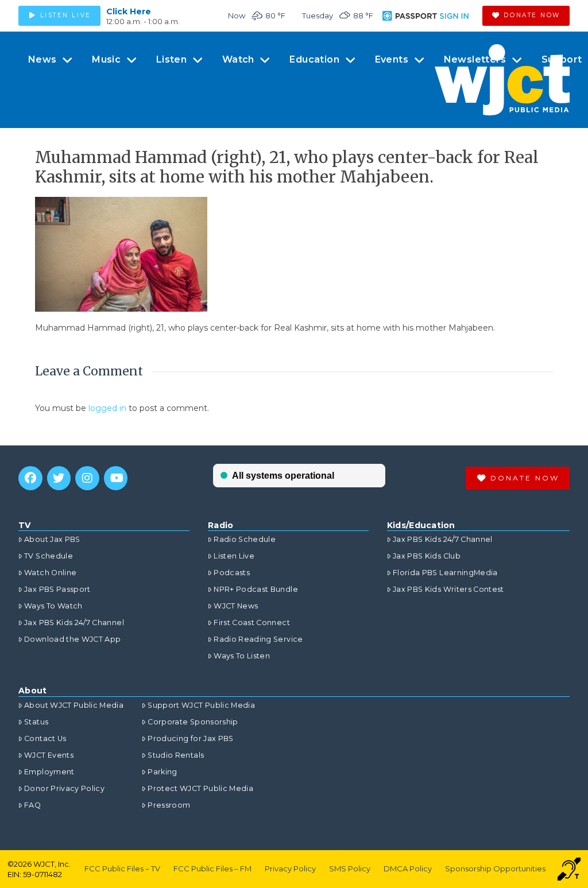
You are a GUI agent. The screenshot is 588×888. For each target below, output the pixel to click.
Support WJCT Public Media (201, 705)
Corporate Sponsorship (193, 722)
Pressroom (169, 805)
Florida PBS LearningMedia (445, 572)
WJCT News (236, 606)
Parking (162, 771)
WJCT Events (49, 755)
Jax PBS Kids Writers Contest (448, 589)
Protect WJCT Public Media (200, 788)
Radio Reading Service (258, 639)
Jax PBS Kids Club (427, 556)
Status (36, 722)
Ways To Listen (242, 656)
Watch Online (50, 572)
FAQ (32, 805)
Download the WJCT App (72, 639)
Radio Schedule (245, 539)
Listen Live (234, 556)
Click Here (128, 11)
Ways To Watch (53, 606)
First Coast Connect (252, 622)
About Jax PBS (52, 539)
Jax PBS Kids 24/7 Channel (74, 622)
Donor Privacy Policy (64, 788)
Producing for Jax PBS (190, 738)
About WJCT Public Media (73, 705)
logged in (107, 408)
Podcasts (232, 572)
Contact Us (45, 738)
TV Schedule (48, 556)
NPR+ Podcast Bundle (256, 589)
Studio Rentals (176, 755)
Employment (49, 771)
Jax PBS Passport (57, 589)
